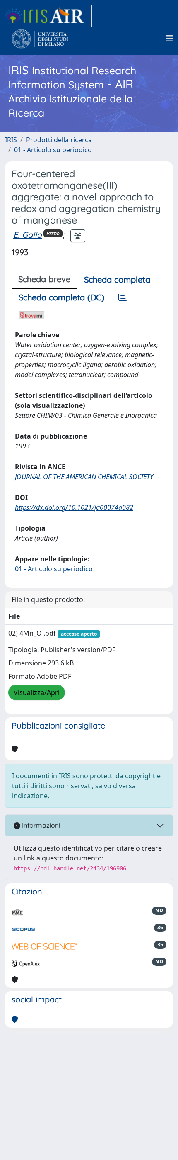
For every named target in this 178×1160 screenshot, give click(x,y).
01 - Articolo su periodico (53, 149)
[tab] (122, 297)
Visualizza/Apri (37, 692)
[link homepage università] (40, 38)
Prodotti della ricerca (59, 139)
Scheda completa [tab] (117, 279)
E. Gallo (27, 234)
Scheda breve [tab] (44, 279)
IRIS (11, 139)
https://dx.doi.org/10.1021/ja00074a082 (74, 507)
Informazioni (40, 825)
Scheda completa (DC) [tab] (61, 297)
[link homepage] (48, 16)
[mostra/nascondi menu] (169, 38)
